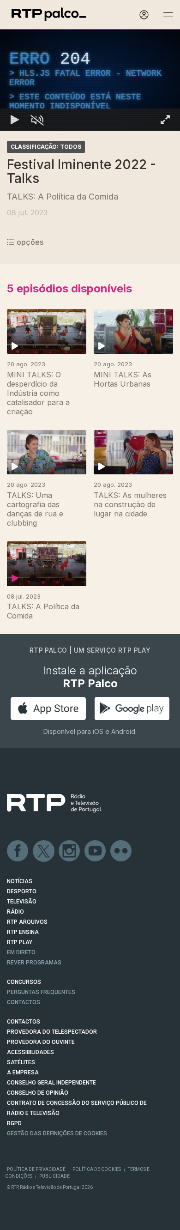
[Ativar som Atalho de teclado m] (37, 1219)
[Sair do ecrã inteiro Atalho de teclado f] (165, 1219)
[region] (90, 615)
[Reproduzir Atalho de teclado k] (15, 1219)
